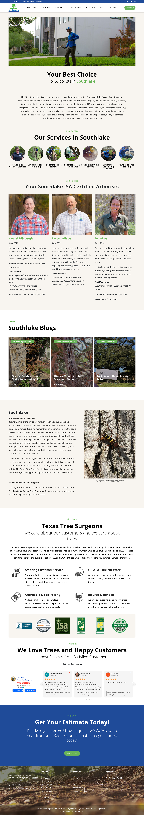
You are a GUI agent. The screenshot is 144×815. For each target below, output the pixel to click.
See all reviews (18, 690)
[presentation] (71, 389)
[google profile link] (118, 778)
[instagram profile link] (110, 778)
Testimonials (90, 8)
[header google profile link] (131, 1)
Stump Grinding (47, 798)
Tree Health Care (47, 785)
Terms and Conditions (81, 791)
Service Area (59, 8)
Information (74, 8)
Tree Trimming (46, 791)
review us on (30, 690)
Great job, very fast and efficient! (116, 682)
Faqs (75, 785)
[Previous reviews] (42, 684)
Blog (101, 8)
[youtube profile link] (114, 778)
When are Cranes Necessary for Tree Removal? (114, 377)
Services (45, 8)
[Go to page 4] (89, 699)
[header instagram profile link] (123, 1)
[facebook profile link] (107, 778)
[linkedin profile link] (122, 778)
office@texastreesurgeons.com (32, 1)
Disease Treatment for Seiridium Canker (25, 377)
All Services (45, 778)
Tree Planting (46, 794)
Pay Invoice (114, 8)
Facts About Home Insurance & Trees (71, 377)
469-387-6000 (14, 1)
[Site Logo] (14, 7)
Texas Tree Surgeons (25, 680)
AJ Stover (114, 673)
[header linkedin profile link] (134, 1)
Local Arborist (31, 8)
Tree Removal (46, 788)
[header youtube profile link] (127, 1)
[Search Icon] (121, 8)
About (75, 778)
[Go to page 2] (86, 699)
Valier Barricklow (56, 673)
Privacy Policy (78, 788)
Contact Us (130, 8)
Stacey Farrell (85, 673)
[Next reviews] (133, 684)
